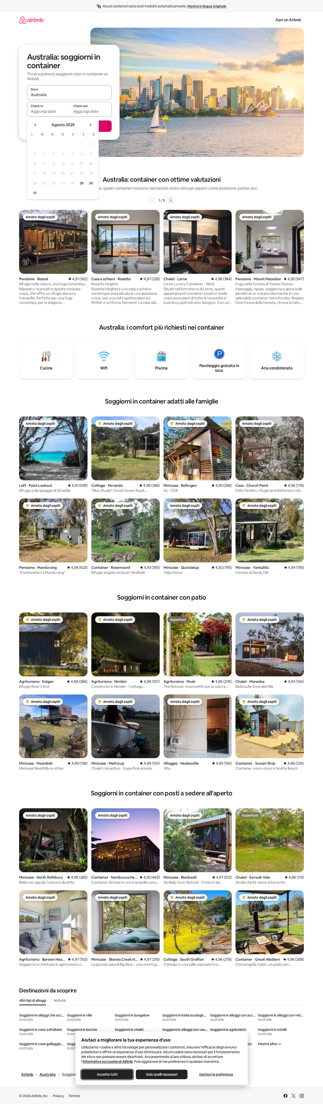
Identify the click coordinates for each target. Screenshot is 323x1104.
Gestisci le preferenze (216, 1074)
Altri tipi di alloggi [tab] (32, 1000)
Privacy (58, 1096)
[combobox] (69, 95)
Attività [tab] (60, 1000)
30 (91, 183)
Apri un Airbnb (288, 19)
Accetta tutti (107, 1074)
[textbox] (48, 111)
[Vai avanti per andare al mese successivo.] (90, 125)
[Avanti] (170, 200)
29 (81, 183)
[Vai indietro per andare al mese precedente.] (35, 125)
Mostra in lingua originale (206, 6)
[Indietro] (153, 200)
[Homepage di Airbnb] (31, 19)
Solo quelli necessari (161, 1074)
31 (35, 193)
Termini (74, 1096)
